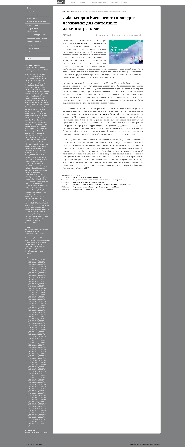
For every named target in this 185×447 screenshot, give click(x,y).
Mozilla (46, 142)
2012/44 (28, 288)
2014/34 (28, 349)
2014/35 (35, 349)
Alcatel (27, 72)
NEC (38, 144)
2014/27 (42, 343)
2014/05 (42, 327)
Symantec (37, 188)
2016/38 (42, 417)
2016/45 (28, 424)
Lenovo (45, 124)
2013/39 (28, 319)
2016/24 (35, 408)
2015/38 (35, 386)
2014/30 (42, 345)
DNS (46, 94)
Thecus (45, 190)
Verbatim (43, 196)
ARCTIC (45, 76)
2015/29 (35, 380)
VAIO (31, 196)
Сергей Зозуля (30, 249)
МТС (34, 214)
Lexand (27, 126)
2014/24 (42, 341)
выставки (28, 432)
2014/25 (28, 343)
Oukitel (41, 155)
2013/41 (42, 319)
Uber (40, 194)
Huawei (40, 113)
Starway (27, 185)
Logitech (32, 129)
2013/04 (42, 293)
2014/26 (35, 343)
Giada (37, 107)
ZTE (47, 209)
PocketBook (29, 164)
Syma (31, 188)
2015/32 (35, 382)
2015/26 (35, 378)
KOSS (34, 122)
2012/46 (42, 288)
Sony (32, 183)
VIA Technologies (35, 199)
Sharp (33, 179)
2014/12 (28, 334)
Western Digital (30, 203)
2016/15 (42, 404)
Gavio (33, 105)
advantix (28, 70)
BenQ (31, 81)
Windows (34, 205)
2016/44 (42, 421)
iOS (26, 118)
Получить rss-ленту (119, 2)
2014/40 (28, 354)
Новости (83, 2)
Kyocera (39, 122)
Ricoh (45, 170)
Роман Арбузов (39, 247)
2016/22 (42, 406)
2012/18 (35, 268)
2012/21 (35, 271)
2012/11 (28, 264)
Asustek (42, 78)
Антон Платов (39, 233)
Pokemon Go (38, 164)
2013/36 (28, 316)
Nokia (39, 146)
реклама (46, 432)
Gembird (46, 105)
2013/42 (28, 321)
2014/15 (28, 336)
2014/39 (42, 351)
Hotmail (27, 113)
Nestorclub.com (156, 444)
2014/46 (28, 358)
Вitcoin (42, 212)
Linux (26, 129)
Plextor (42, 161)
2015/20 (35, 373)
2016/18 (28, 406)
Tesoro (34, 223)
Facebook (40, 98)
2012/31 (42, 277)
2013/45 (28, 323)
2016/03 (42, 395)
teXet (40, 190)
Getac (32, 107)
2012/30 (35, 277)
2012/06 (35, 260)
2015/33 (42, 382)
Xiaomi (32, 207)
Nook (33, 148)
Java (26, 120)
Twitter (35, 194)
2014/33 (42, 347)
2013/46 (35, 323)
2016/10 (28, 402)
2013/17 (28, 303)
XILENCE (38, 207)
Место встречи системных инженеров (87, 177)
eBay (26, 96)
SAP (39, 177)
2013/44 (42, 321)
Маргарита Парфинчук (38, 242)
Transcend (28, 194)
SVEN (26, 188)
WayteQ (46, 201)
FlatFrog (36, 100)
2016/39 (28, 419)
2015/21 (42, 373)
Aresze (45, 216)
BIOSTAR (41, 81)
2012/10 (42, 262)
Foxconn (45, 100)
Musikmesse (32, 144)
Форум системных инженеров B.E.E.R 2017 (88, 182)
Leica (40, 124)
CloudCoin (36, 87)
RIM (26, 172)
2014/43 (28, 356)
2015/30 (42, 380)
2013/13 (42, 299)
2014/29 (35, 345)
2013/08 (28, 297)
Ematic (36, 96)
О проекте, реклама (98, 2)
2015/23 (35, 376)
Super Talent (44, 185)
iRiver (39, 118)
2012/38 (28, 284)
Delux (37, 94)
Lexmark (33, 126)
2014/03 (28, 327)
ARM (26, 78)
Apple (27, 76)
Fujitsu (39, 102)
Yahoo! (44, 207)
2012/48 (35, 290)
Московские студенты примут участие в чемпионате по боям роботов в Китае (102, 184)
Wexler (38, 203)
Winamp (27, 205)
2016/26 (28, 410)
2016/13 (28, 404)
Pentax (39, 159)
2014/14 (42, 334)
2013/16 (42, 301)
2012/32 (28, 279)
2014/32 (35, 347)
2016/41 (42, 419)
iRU (43, 118)
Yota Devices (29, 209)
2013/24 (28, 308)
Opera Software (35, 153)
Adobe (42, 67)
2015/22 (28, 376)
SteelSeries (35, 185)
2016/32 (42, 413)
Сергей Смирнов (31, 251)
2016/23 (28, 408)
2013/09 (35, 297)
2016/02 (35, 395)
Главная (72, 2)
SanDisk (34, 177)
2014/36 (42, 349)
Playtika (27, 216)
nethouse (44, 144)
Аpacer (27, 212)
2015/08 (35, 365)
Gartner (27, 105)
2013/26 (42, 308)
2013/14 (28, 301)
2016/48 (28, 426)
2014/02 (42, 325)
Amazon (27, 74)
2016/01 (28, 395)
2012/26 (28, 275)
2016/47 (42, 424)
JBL (30, 120)
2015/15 (42, 369)
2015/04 (28, 362)
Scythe (44, 177)
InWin (41, 116)
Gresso (32, 111)
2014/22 (28, 341)
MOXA (40, 142)
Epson (42, 96)
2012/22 (42, 271)
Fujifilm (34, 102)
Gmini (32, 109)
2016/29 (42, 410)
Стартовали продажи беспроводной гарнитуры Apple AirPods (96, 187)
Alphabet (40, 72)
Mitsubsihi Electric (31, 137)
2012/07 (42, 260)
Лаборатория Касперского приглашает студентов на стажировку (97, 180)
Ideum (27, 116)
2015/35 (35, 384)
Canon (27, 85)
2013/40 (35, 319)
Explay (34, 98)
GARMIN (46, 102)
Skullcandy (33, 181)
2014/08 (42, 330)
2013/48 (28, 325)
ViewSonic (28, 201)
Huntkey (35, 218)
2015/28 (28, 380)
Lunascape (40, 129)
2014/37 (28, 351)
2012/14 (28, 266)
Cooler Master (35, 89)
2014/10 (35, 332)
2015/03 (42, 360)
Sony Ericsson (39, 183)
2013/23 (42, 306)
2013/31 (35, 312)
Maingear (33, 131)
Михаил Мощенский (32, 244)
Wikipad (45, 203)
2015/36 (42, 384)
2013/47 (42, 323)
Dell (33, 94)
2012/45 (35, 288)
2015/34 (28, 384)
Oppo (44, 153)
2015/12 (42, 367)
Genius (27, 107)
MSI (26, 144)
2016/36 (28, 417)
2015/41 (35, 389)
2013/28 (35, 310)
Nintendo (32, 146)
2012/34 (42, 279)
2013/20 (28, 306)
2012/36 (35, 282)
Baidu (47, 78)
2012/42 (35, 286)
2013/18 (35, 303)
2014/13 (35, 334)
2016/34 (35, 415)
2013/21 (35, 306)
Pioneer (27, 161)
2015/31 (28, 382)
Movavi (35, 142)
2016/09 (42, 399)
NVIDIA (38, 148)
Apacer (39, 216)
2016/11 (35, 402)
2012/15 (35, 266)
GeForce (39, 105)
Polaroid (28, 166)
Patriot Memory (30, 159)
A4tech (27, 67)
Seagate (28, 179)
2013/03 (35, 293)
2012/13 (42, 264)
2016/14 (35, 404)
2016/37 (35, 417)
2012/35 (28, 282)
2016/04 (28, 397)
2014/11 (42, 332)
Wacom (39, 201)
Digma (42, 94)
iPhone (34, 118)
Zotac (43, 209)
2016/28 (35, 410)
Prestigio (43, 166)
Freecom (28, 102)
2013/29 (42, 310)
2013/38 (42, 316)
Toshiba (38, 192)
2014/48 (42, 358)
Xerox (27, 207)
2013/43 (35, 321)
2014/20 (35, 338)
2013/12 (35, 299)
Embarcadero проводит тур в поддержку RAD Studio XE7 (94, 189)
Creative (33, 92)
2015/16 (28, 371)
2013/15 (35, 301)
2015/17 (35, 371)
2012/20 (28, 271)
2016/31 (35, 413)
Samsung (28, 177)
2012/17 (28, 268)
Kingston (28, 122)
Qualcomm (28, 170)
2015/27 (42, 378)
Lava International (31, 124)
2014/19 (28, 338)
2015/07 (28, 365)
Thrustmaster (29, 192)
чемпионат (82, 43)
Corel (43, 89)
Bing (35, 81)
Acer (32, 67)
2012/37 (42, 282)
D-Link (39, 92)
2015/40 (28, 389)
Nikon (27, 146)
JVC (33, 120)
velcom (36, 196)
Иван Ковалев (30, 240)
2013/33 (28, 314)
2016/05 (35, 397)
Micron (34, 135)
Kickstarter (39, 120)
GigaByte (43, 107)
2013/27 (28, 310)
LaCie (45, 122)
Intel (36, 116)
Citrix (42, 85)
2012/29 (28, 277)
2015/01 (28, 360)
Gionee (27, 109)
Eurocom (28, 98)
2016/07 (28, 399)
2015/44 (35, 391)
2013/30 (28, 312)
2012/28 (42, 275)
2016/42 (28, 421)
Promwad (40, 168)
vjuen (37, 229)
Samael (31, 229)
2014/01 (35, 325)
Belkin (27, 81)
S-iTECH (41, 175)
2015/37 (28, 386)
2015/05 (35, 362)
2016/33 (28, 415)
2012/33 (35, 279)
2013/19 (42, 303)
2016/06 (42, 397)
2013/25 (35, 308)
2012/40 (42, 284)
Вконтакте (28, 214)
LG (38, 126)
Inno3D (41, 218)
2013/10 (42, 297)
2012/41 (28, 286)
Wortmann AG (44, 205)
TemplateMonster (31, 190)
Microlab (28, 135)
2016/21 (35, 406)
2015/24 (42, 376)
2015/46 (28, 393)
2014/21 (42, 338)
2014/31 (28, 347)
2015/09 (42, 365)
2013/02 (28, 293)
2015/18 (42, 371)
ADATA (36, 67)
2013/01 (42, 290)
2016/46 (35, 424)
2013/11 (28, 299)
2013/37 (35, 316)
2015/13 (28, 369)
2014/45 (42, 356)
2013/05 (28, 295)
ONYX (27, 153)
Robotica (36, 172)
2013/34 (35, 314)
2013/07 (42, 295)
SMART (27, 183)
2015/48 (42, 393)
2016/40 (35, 419)
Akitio (46, 70)
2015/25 (28, 378)
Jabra (47, 118)
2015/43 (28, 391)
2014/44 (35, 356)
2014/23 (35, 341)
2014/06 (28, 330)
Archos (38, 76)
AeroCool (39, 70)
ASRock (31, 78)
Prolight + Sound (31, 168)
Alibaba (33, 72)
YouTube (37, 209)
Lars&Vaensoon (37, 220)
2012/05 (28, 260)
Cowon (27, 92)
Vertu (26, 199)
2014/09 (28, 332)
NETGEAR (28, 223)
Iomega (46, 116)
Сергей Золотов (42, 249)
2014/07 (35, 330)
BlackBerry (28, 83)
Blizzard (35, 83)
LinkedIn (43, 126)
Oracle (27, 155)
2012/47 (28, 290)
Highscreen (40, 111)
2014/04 (35, 327)
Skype (40, 181)
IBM (45, 113)
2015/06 (42, 362)
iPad (29, 118)
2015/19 (28, 373)
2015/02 (35, 360)
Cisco (37, 85)
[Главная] (61, 2)
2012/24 (35, 273)
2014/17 (35, 336)
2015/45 (42, 391)
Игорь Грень (39, 240)
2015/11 (35, 367)
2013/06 (35, 295)
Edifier (31, 96)
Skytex (45, 181)
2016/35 (42, 415)
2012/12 (35, 264)
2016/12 (42, 402)
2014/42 (42, 354)
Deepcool (45, 92)
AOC (43, 74)
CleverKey (28, 87)
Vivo (34, 201)
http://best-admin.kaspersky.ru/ (102, 86)
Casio (32, 85)
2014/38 (35, 351)
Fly (41, 100)
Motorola (37, 140)
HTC (35, 113)
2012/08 (28, 262)
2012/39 (35, 284)
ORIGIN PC (34, 155)
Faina (26, 229)
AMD (32, 74)
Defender (28, 94)
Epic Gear (28, 218)
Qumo (35, 170)
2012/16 (42, 266)
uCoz (45, 194)
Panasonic (41, 157)
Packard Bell (29, 157)
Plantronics (35, 161)
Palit (35, 157)
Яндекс (33, 216)
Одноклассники (43, 214)
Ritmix (30, 172)
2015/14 (35, 369)
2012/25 (42, 273)
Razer (40, 170)
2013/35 (42, 314)
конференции (37, 432)
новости (69, 11)
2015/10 (28, 367)
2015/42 (42, 389)
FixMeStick (28, 100)
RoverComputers (31, 175)
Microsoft (40, 135)
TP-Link (44, 192)
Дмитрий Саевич (40, 238)
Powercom (35, 166)
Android (38, 74)
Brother (41, 83)
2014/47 (35, 358)
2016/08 (35, 399)
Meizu (39, 131)
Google (38, 109)
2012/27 (35, 275)
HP (32, 113)
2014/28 (28, 345)
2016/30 (28, 413)
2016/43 (35, 421)
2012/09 (35, 262)
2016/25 (42, 408)
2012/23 (28, 273)
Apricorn (33, 76)
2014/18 (42, 336)
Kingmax (28, 220)
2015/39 (42, 386)
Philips (44, 159)
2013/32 (42, 312)
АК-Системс (34, 212)
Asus (36, 78)
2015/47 (35, 393)
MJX (39, 137)
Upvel (27, 196)
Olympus (42, 150)
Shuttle (39, 179)
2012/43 (42, 286)
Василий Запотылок (32, 236)
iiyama (32, 116)
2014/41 (35, 354)
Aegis (34, 70)
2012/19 (42, 268)
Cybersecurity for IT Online (110, 114)
